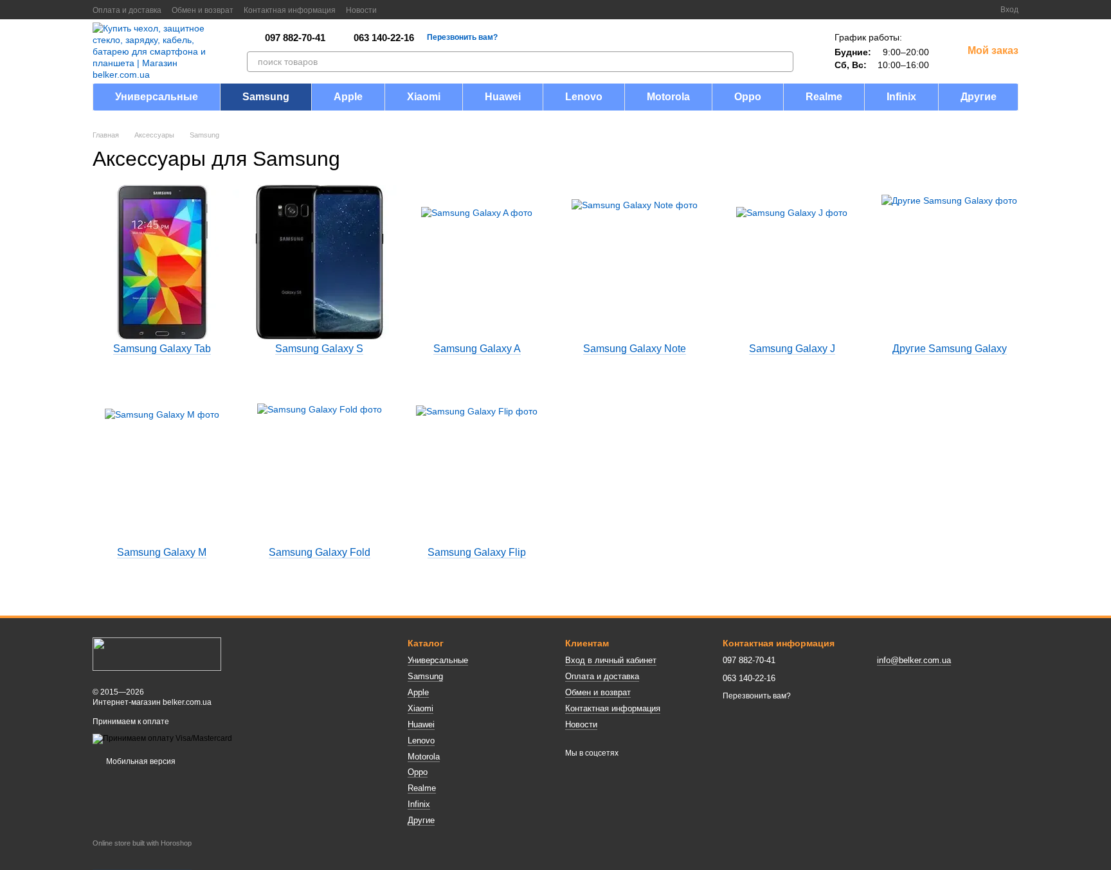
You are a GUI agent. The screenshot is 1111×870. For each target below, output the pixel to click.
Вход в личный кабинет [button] (610, 660)
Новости (361, 10)
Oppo (747, 96)
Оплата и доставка (127, 10)
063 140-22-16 (384, 37)
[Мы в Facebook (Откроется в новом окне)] (395, 9)
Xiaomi (423, 96)
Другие (979, 96)
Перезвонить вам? (462, 37)
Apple (348, 96)
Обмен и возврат (202, 10)
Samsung (265, 96)
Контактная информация (290, 10)
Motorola (668, 96)
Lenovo (583, 96)
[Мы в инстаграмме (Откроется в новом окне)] (425, 9)
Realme (824, 96)
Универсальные (156, 96)
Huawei (503, 96)
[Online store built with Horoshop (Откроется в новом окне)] (142, 854)
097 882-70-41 (295, 37)
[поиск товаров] (783, 61)
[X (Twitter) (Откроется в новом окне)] (410, 9)
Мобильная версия (140, 761)
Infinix (901, 96)
